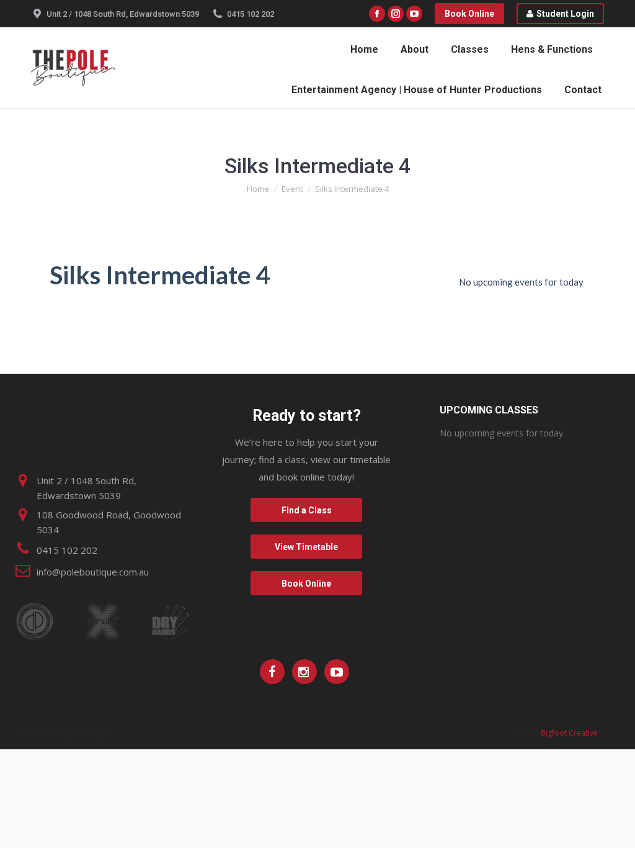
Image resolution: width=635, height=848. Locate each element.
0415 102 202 (250, 14)
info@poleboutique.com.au (93, 572)
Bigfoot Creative (569, 733)
